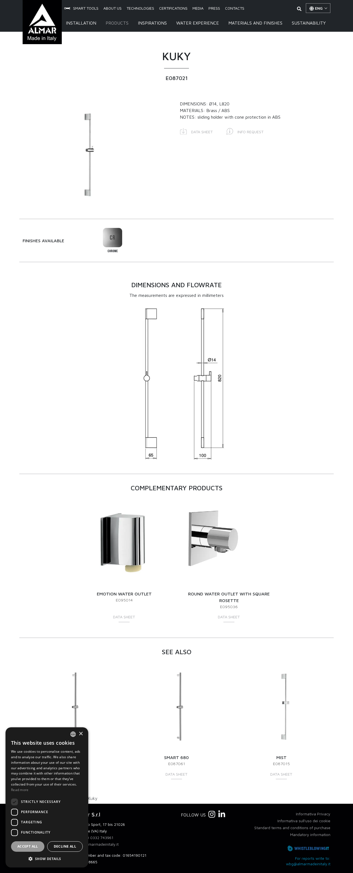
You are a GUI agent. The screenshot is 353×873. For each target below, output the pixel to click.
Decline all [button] (65, 846)
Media (198, 8)
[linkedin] (222, 814)
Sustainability (309, 22)
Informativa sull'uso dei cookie (303, 820)
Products (117, 22)
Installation (81, 22)
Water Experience (197, 22)
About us (112, 8)
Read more (20, 789)
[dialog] (47, 797)
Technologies (140, 8)
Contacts (234, 8)
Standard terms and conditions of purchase (292, 827)
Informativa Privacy (313, 813)
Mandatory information (310, 834)
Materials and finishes (255, 22)
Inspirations (152, 22)
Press (214, 8)
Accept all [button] (27, 846)
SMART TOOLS (85, 8)
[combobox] (73, 734)
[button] (196, 131)
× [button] (81, 734)
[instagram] (212, 814)
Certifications (173, 8)
